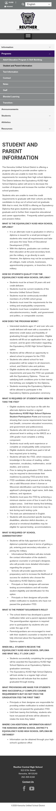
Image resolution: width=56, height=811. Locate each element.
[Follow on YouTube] (31, 789)
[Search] (23, 4)
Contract (7, 78)
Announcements (9, 109)
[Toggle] (50, 47)
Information (7, 47)
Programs (6, 53)
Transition (7, 103)
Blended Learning (11, 97)
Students (6, 115)
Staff (5, 90)
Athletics (6, 122)
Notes (5, 84)
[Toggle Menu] (28, 36)
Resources (6, 128)
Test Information (10, 72)
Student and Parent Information (17, 66)
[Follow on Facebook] (24, 789)
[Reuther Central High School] (28, 21)
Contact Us (28, 782)
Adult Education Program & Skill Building (22, 60)
